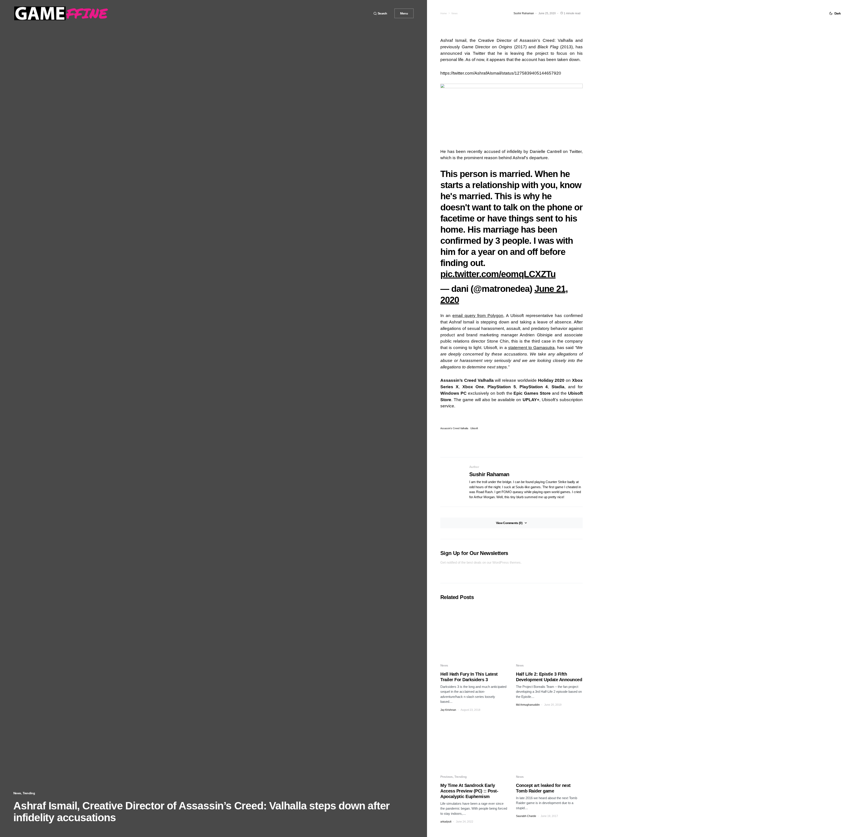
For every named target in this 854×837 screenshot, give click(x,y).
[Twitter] (359, 13)
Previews (446, 776)
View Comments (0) (509, 523)
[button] (380, 13)
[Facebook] (354, 13)
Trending (29, 793)
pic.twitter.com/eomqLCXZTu (498, 274)
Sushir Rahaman (489, 474)
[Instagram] (365, 13)
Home (443, 13)
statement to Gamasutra (531, 347)
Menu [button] (404, 13)
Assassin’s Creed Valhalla (454, 428)
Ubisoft (474, 428)
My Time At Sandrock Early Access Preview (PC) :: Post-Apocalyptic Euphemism (469, 791)
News (17, 793)
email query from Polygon (477, 315)
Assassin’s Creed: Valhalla (545, 40)
